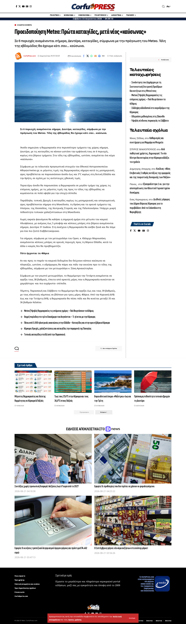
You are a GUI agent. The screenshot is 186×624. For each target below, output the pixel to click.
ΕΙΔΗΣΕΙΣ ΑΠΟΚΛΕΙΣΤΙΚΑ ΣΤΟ (85, 429)
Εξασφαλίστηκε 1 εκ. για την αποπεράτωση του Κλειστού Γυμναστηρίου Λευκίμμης (150, 188)
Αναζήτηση (165, 60)
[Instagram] (30, 6)
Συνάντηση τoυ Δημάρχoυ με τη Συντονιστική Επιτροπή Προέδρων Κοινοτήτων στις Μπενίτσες (146, 87)
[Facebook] (16, 6)
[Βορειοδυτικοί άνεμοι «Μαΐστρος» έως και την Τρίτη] (113, 381)
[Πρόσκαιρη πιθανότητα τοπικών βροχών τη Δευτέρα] (152, 381)
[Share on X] (87, 56)
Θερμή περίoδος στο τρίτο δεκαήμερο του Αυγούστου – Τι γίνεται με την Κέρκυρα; (60, 317)
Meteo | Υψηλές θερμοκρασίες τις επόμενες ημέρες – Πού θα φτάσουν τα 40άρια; (59, 311)
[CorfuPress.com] (93, 6)
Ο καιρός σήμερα (24, 25)
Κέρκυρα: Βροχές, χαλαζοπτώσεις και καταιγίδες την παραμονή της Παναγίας (57, 328)
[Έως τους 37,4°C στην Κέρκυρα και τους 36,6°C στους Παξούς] (73, 381)
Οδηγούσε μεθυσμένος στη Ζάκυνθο (148, 116)
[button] (132, 618)
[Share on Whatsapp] (91, 56)
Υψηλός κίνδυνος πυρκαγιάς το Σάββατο (150, 121)
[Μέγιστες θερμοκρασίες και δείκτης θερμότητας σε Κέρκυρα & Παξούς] (33, 381)
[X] (19, 6)
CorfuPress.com (29, 56)
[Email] (95, 56)
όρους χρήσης (74, 619)
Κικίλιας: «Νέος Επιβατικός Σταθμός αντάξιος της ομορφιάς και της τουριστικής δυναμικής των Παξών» (150, 173)
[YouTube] (23, 6)
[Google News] (27, 6)
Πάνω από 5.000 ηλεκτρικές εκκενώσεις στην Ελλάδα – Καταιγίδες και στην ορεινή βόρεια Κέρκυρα (67, 323)
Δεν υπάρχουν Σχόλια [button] (110, 348)
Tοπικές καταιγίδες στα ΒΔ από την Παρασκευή (44, 334)
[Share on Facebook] (83, 56)
